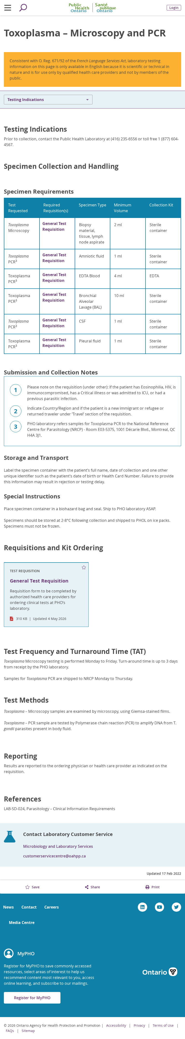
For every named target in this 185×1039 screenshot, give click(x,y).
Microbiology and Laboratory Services (58, 846)
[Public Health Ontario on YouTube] (159, 907)
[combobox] (48, 99)
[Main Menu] (7, 7)
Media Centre (21, 922)
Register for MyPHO (32, 997)
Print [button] (155, 887)
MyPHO (26, 953)
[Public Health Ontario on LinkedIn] (142, 907)
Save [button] (35, 887)
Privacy (139, 1025)
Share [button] (95, 887)
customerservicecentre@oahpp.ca (54, 856)
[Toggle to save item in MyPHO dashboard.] (83, 567)
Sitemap (28, 1030)
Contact (29, 907)
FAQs (10, 1030)
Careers (51, 907)
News (8, 907)
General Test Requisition (54, 226)
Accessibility (116, 1025)
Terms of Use (163, 1025)
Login (173, 7)
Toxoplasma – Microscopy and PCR (85, 33)
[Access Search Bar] (23, 7)
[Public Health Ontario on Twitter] (176, 907)
